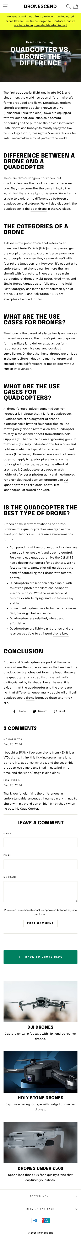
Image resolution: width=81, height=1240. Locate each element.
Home (30, 42)
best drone (39, 208)
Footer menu (40, 1196)
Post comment (40, 923)
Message (10, 877)
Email (8, 855)
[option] (40, 21)
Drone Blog (45, 42)
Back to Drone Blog (43, 957)
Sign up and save (41, 1209)
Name (8, 834)
